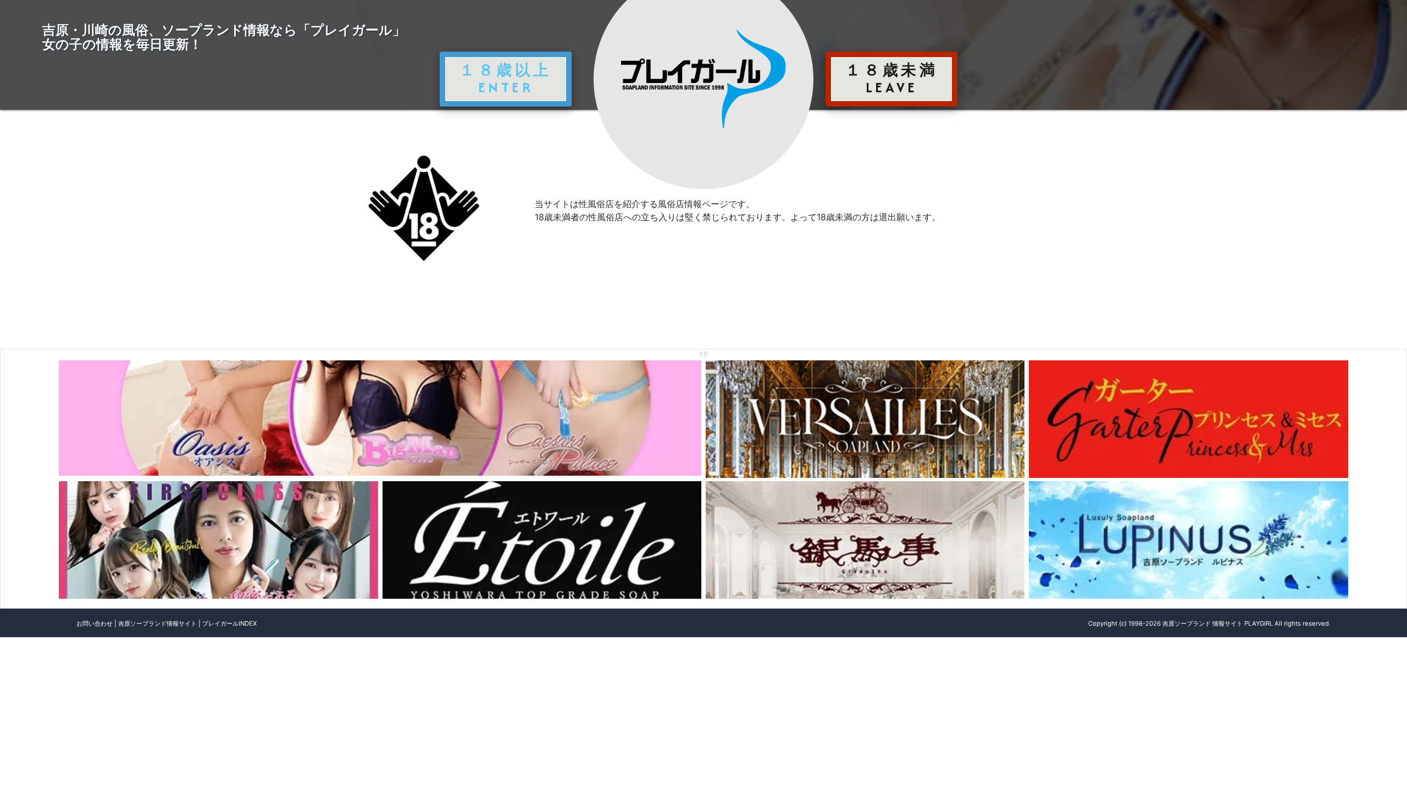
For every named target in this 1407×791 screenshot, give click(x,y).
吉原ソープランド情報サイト (157, 623)
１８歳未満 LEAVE (891, 78)
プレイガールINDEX (229, 623)
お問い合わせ (94, 623)
